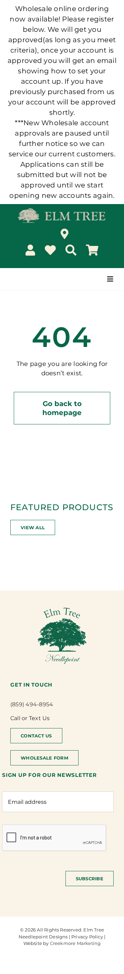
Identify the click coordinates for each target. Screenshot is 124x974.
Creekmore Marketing (75, 943)
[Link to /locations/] (65, 234)
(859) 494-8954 (31, 704)
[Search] (71, 250)
